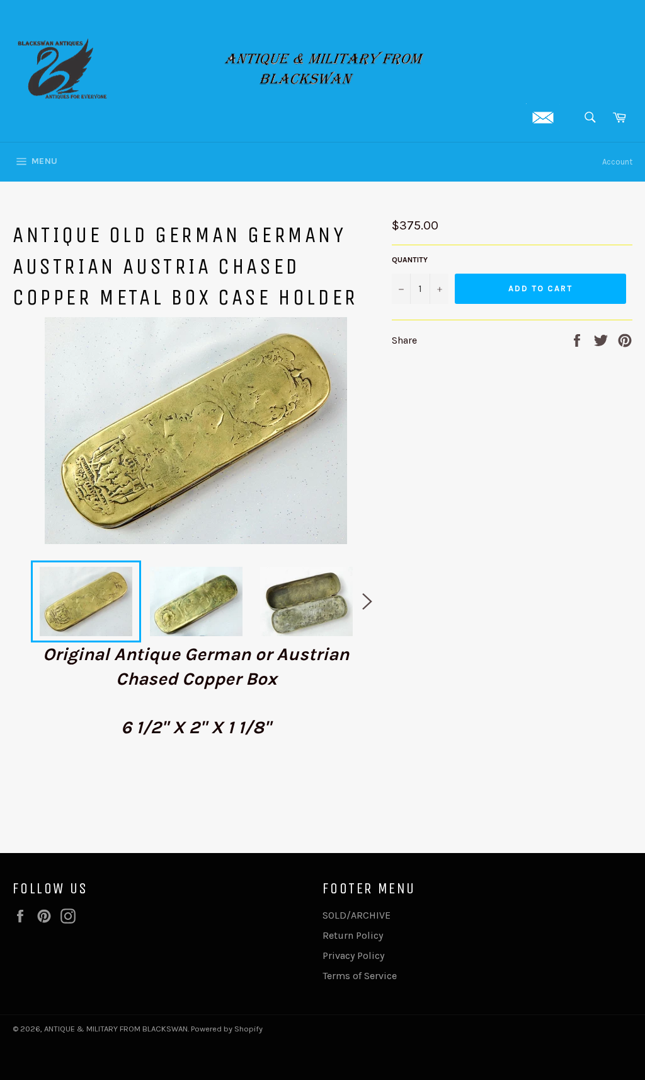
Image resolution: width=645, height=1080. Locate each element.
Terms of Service (359, 976)
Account (617, 161)
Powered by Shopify (227, 1028)
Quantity (410, 259)
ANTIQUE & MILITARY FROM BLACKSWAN (116, 1028)
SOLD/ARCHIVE (356, 915)
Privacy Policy (353, 955)
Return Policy (352, 935)
